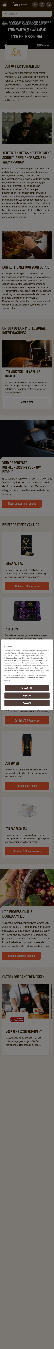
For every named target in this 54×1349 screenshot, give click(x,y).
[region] (27, 674)
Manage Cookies (27, 688)
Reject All (27, 695)
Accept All (27, 703)
